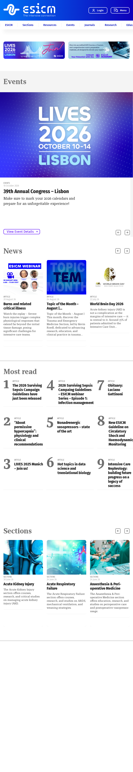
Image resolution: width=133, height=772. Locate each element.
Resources (49, 25)
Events (70, 25)
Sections (28, 25)
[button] (127, 232)
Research (111, 25)
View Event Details (20, 232)
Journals (90, 25)
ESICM (9, 25)
